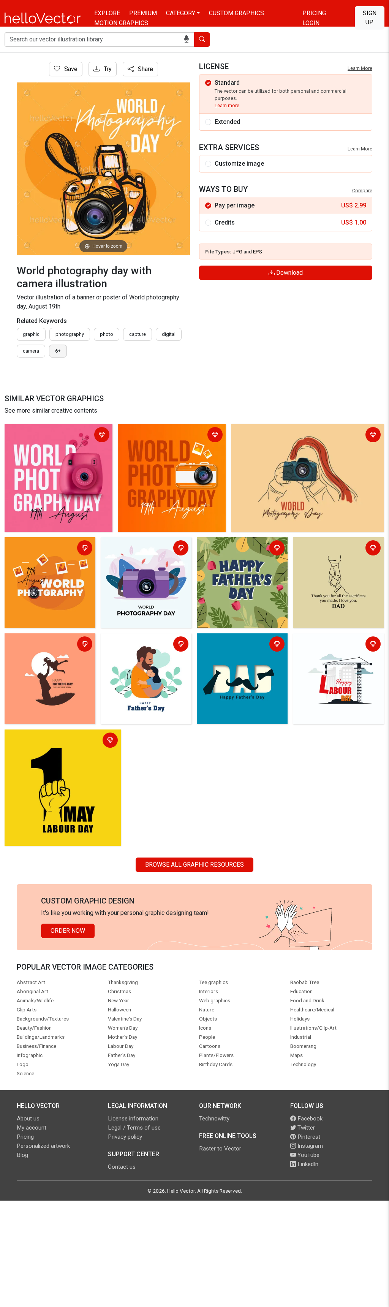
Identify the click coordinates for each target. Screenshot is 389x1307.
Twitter (305, 1127)
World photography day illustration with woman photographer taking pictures (295, 435)
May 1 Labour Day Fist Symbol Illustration (62, 736)
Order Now (68, 930)
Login (310, 23)
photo (106, 334)
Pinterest (308, 1136)
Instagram (309, 1145)
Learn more (227, 105)
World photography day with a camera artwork (142, 549)
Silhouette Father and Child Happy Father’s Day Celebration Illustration (48, 649)
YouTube (307, 1155)
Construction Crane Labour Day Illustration (336, 645)
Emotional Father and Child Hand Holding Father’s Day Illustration (338, 549)
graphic (31, 334)
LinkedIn (307, 1164)
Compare (362, 190)
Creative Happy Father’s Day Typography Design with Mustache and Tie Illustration (237, 649)
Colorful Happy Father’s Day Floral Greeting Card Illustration (240, 549)
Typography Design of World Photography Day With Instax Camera (56, 435)
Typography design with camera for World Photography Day (49, 549)
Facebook (309, 1118)
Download (289, 272)
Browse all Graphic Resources (194, 864)
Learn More (360, 68)
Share (144, 69)
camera (31, 351)
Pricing (314, 13)
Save (70, 69)
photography (69, 334)
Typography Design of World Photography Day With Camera (160, 435)
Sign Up (369, 17)
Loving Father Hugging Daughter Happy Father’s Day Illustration (145, 645)
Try (107, 69)
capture (137, 334)
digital (169, 334)
